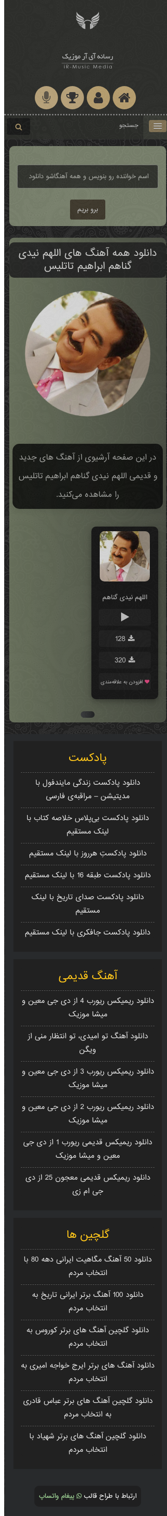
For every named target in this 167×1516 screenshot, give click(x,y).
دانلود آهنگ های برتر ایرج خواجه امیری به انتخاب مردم (83, 1372)
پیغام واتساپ (53, 1496)
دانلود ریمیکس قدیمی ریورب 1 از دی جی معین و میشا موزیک (83, 1149)
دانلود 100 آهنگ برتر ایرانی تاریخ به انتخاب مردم (83, 1302)
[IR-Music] (83, 59)
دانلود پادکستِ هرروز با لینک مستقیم (83, 854)
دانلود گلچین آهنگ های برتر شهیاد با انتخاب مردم (83, 1443)
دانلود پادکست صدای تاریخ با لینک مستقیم (83, 904)
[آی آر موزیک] (83, 20)
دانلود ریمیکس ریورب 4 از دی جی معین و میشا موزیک (84, 1008)
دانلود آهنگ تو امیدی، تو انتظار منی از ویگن (84, 1043)
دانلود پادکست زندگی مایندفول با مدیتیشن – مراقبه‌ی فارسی (83, 789)
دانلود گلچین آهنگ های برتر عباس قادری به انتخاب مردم (83, 1408)
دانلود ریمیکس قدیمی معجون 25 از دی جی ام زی (83, 1184)
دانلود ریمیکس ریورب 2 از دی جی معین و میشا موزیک (84, 1114)
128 (117, 639)
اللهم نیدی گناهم (120, 597)
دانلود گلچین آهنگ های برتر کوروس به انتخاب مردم (83, 1337)
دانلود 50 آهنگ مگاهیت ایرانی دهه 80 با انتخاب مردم (83, 1266)
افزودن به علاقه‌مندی (118, 682)
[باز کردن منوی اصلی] (153, 126)
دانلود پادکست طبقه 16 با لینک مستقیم (84, 875)
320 (117, 661)
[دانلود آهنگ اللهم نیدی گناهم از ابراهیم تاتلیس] (121, 580)
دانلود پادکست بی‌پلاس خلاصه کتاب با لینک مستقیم (83, 825)
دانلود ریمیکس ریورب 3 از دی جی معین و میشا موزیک (84, 1078)
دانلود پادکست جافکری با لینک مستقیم (83, 933)
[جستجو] (14, 126)
